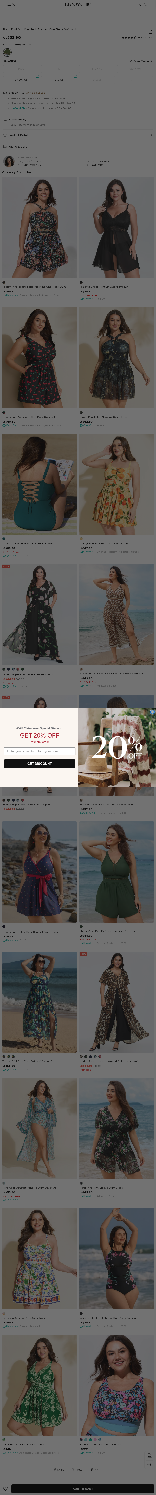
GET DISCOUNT (39, 763)
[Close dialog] (152, 712)
